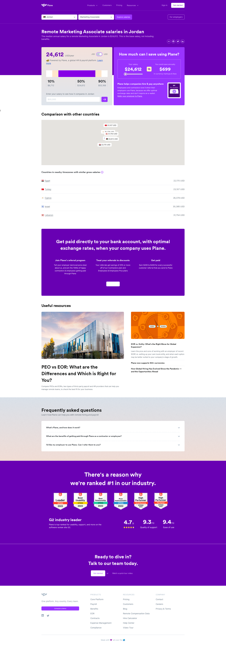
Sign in (164, 5)
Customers (107, 5)
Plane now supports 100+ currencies (148, 363)
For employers (176, 17)
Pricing (119, 5)
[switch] (99, 54)
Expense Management (100, 623)
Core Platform (96, 599)
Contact (159, 599)
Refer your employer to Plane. (129, 96)
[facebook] (173, 41)
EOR (92, 613)
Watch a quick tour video (122, 573)
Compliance (95, 627)
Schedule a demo (60, 608)
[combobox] (43, 17)
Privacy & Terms (163, 609)
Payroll (93, 604)
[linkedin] (183, 41)
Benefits (94, 609)
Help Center (128, 623)
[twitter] (178, 41)
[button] (113, 140)
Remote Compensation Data (136, 613)
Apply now (113, 284)
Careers (159, 604)
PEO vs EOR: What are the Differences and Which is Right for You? (78, 373)
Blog (125, 609)
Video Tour (128, 627)
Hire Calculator (130, 618)
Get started (178, 5)
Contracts (95, 618)
